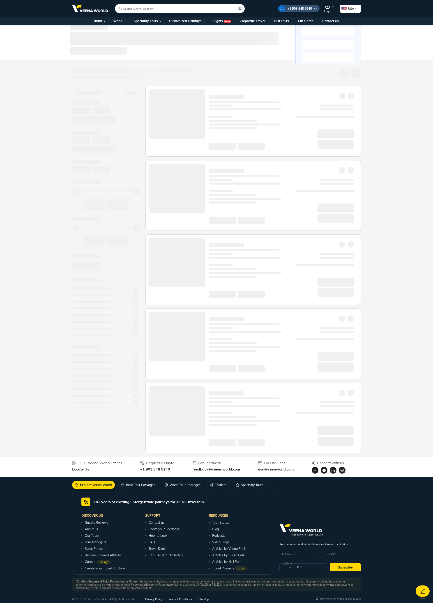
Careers (96, 562)
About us (91, 529)
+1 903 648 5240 (300, 9)
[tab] (93, 485)
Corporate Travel (252, 21)
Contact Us (330, 21)
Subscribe (345, 567)
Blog (215, 529)
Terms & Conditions (180, 599)
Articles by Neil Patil (226, 562)
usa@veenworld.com (276, 469)
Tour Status (220, 523)
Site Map (203, 599)
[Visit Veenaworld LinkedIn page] (333, 470)
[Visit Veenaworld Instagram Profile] (342, 470)
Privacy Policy (154, 599)
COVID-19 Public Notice (166, 555)
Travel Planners (228, 568)
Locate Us (80, 469)
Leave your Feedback (164, 529)
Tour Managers (95, 542)
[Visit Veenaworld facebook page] (315, 470)
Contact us (156, 523)
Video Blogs (221, 542)
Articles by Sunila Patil (228, 555)
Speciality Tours (146, 21)
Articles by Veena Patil (228, 549)
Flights (221, 21)
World (117, 21)
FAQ (152, 542)
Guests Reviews (96, 523)
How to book (158, 536)
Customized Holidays (185, 21)
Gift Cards (305, 21)
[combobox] (286, 567)
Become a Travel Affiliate (103, 555)
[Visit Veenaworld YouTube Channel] (324, 470)
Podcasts (219, 536)
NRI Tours (281, 21)
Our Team (92, 536)
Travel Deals (157, 549)
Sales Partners (95, 549)
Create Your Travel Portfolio (105, 568)
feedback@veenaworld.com (216, 469)
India (98, 21)
